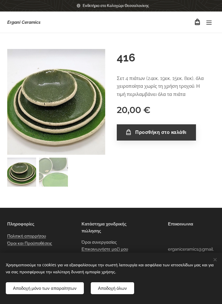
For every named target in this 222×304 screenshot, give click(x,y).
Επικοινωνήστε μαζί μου (105, 249)
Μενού (209, 22)
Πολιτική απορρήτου (26, 236)
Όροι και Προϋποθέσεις (29, 243)
